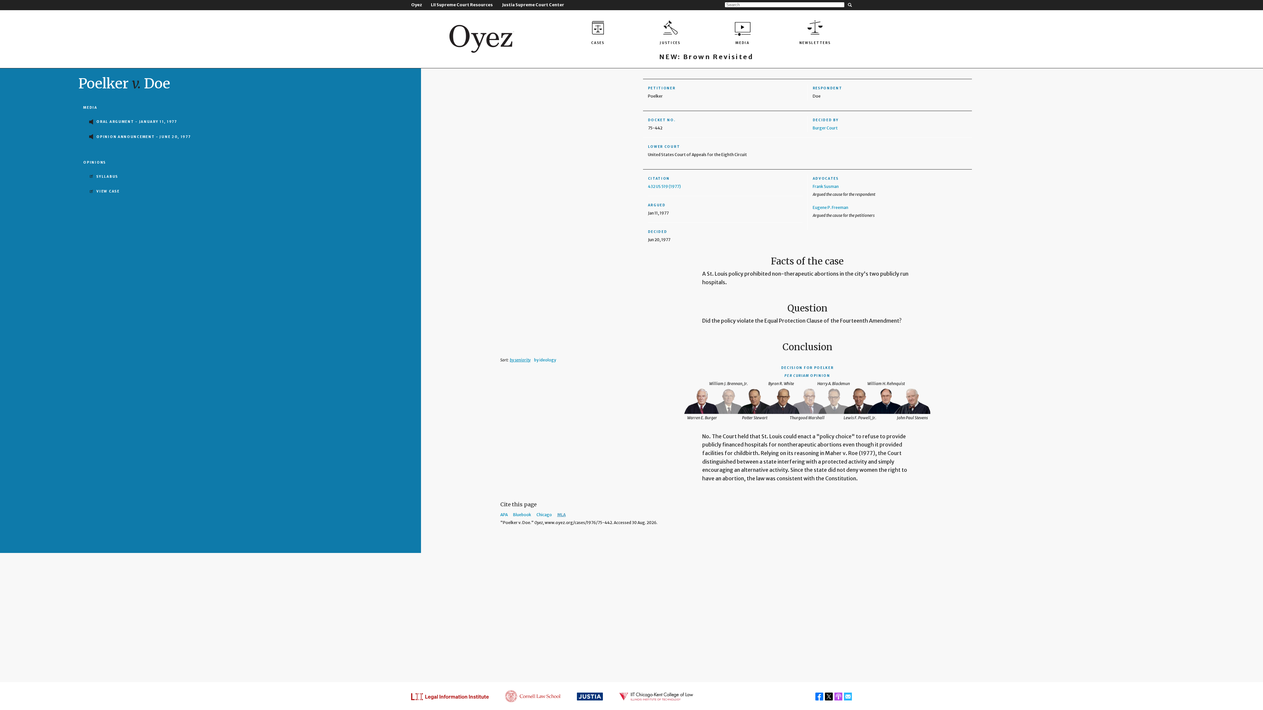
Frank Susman (826, 186)
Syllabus (107, 176)
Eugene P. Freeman (830, 207)
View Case (107, 191)
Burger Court (825, 128)
